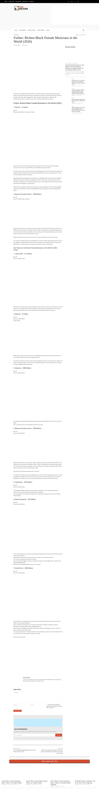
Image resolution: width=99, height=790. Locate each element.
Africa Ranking (4, 784)
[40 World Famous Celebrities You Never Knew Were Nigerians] (86, 772)
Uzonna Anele (17, 45)
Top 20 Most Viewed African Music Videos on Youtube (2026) (37, 782)
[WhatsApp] (32, 671)
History (66, 63)
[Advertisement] (75, 15)
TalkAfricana (74, 95)
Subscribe (59, 735)
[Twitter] (78, 1)
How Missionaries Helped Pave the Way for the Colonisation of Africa (78, 101)
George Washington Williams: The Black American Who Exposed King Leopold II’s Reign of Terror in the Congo (78, 91)
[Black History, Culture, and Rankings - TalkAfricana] (32, 8)
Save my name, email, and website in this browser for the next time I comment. (54, 706)
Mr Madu (70, 63)
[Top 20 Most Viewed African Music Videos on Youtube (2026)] (37, 772)
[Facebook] (69, 1)
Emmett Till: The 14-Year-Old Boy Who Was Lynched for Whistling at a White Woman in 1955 (78, 82)
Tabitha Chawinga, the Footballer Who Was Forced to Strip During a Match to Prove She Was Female (52, 751)
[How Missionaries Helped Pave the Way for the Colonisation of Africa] (68, 100)
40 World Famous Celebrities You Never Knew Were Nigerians (85, 782)
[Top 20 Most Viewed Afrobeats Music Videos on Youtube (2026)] (13, 772)
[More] (35, 671)
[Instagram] (72, 1)
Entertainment (16, 34)
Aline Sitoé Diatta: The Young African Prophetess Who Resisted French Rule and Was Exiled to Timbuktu (78, 109)
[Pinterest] (75, 1)
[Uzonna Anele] (18, 679)
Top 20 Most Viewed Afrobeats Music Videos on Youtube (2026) (11, 782)
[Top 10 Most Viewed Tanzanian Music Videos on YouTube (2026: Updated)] (62, 772)
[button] (83, 30)
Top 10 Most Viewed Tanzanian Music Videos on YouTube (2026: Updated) (61, 782)
